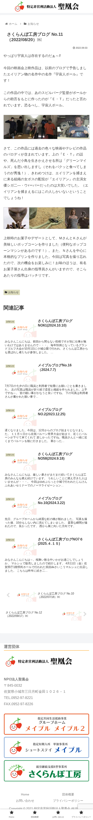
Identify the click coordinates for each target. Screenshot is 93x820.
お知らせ (13, 292)
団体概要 (68, 794)
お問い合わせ (25, 800)
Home (25, 794)
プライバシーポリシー (68, 800)
